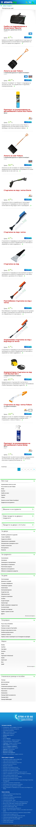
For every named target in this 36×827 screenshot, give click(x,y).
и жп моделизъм (10, 744)
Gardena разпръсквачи (7, 632)
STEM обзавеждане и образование (11, 741)
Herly (2, 653)
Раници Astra (4, 697)
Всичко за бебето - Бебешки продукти (11, 740)
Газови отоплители (6, 545)
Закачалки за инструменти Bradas (10, 778)
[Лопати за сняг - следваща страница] (34, 469)
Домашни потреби (6, 581)
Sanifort (3, 647)
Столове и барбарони (7, 583)
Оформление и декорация (8, 541)
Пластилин (4, 690)
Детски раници (5, 682)
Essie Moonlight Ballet (8, 795)
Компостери (4, 603)
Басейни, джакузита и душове (9, 534)
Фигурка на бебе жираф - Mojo (10, 806)
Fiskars (3, 497)
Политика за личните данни (30, 826)
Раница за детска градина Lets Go (10, 814)
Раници (3, 680)
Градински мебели (6, 539)
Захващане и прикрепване (8, 562)
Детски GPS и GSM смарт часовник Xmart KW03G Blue (15, 803)
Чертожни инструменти (7, 688)
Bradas (3, 645)
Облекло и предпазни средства (9, 571)
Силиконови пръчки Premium (10, 764)
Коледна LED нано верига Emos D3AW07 (12, 785)
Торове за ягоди (5, 626)
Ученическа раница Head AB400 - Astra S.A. (12, 817)
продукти (8, 735)
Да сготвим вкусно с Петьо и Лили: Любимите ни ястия (15, 801)
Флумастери (4, 684)
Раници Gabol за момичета (8, 695)
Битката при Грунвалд (8, 822)
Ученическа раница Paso (8, 798)
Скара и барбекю (5, 537)
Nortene (3, 651)
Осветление (4, 587)
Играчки (3, 550)
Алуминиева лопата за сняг (8, 484)
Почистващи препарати (8, 730)
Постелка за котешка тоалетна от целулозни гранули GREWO (17, 812)
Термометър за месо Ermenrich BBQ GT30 (12, 759)
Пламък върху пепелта (8, 820)
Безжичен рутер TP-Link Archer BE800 (11, 818)
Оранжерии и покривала (8, 564)
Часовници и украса (6, 585)
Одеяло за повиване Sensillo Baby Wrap (12, 794)
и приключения (9, 749)
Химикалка (4, 693)
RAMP (2, 664)
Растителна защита (6, 566)
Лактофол (3, 649)
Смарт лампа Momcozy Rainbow (10, 761)
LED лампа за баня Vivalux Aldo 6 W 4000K (12, 776)
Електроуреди (5, 579)
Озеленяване (4, 558)
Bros (2, 662)
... (21, 43)
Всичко (10, 746)
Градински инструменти (7, 502)
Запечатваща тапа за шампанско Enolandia (13, 784)
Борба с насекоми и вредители (9, 605)
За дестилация (5, 600)
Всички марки (30, 666)
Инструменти (5, 547)
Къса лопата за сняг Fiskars (8, 486)
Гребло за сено (5, 493)
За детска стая (5, 592)
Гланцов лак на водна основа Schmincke (12, 797)
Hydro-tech (4, 660)
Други (3, 613)
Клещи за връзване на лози (8, 630)
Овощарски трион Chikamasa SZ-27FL (11, 768)
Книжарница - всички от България (12, 727)
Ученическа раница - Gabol (9, 800)
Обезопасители (5, 594)
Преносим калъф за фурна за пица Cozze (12, 762)
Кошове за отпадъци (6, 609)
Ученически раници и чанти (9, 686)
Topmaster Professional (7, 655)
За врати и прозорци (6, 596)
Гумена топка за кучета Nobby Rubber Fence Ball (14, 815)
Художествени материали (8, 733)
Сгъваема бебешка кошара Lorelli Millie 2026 (13, 805)
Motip (2, 488)
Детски (7, 738)
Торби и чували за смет (7, 611)
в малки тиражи (10, 747)
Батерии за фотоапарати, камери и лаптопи (13, 754)
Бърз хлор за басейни (7, 623)
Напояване (4, 560)
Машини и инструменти (7, 569)
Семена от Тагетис (6, 634)
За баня (3, 598)
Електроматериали (6, 590)
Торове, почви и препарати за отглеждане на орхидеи (15, 636)
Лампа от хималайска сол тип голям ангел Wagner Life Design (17, 773)
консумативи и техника (10, 732)
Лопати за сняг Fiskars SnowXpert (10, 500)
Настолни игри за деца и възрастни (11, 728)
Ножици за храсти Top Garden (9, 628)
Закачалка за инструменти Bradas (10, 767)
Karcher (3, 491)
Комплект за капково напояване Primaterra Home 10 (15, 772)
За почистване (5, 607)
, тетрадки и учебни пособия (12, 743)
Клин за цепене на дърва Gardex (10, 775)
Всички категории (29, 616)
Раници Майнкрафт (6, 699)
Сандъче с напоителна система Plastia (11, 782)
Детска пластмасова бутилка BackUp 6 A (12, 808)
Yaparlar (3, 495)
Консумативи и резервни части (9, 543)
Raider (3, 657)
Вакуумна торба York (8, 765)
